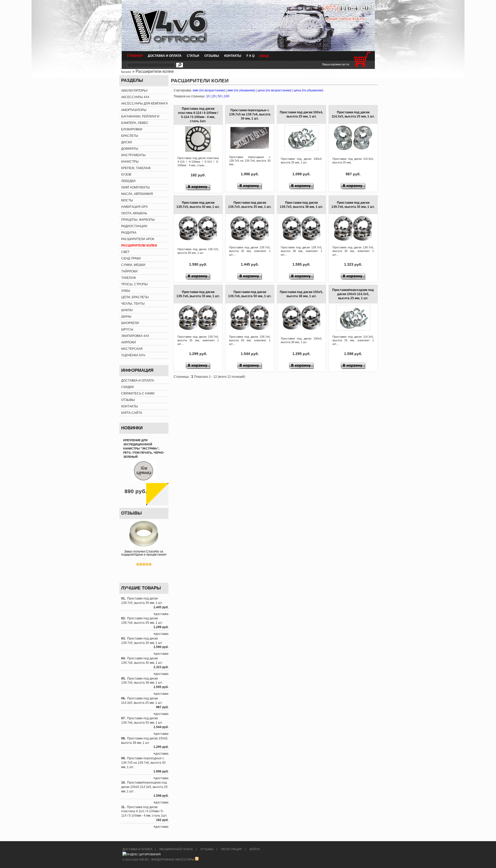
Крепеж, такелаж (136, 168)
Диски (126, 142)
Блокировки (131, 129)
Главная (135, 56)
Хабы (125, 291)
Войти (255, 849)
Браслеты (129, 136)
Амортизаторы (133, 110)
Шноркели (130, 323)
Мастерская (132, 349)
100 (226, 96)
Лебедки (128, 181)
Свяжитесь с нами (137, 393)
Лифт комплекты (135, 187)
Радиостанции (134, 226)
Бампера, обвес (135, 123)
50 (220, 96)
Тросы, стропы (134, 284)
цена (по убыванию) (308, 90)
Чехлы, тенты (133, 303)
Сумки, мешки (133, 265)
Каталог (126, 71)
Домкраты (129, 149)
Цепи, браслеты (135, 297)
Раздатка (128, 232)
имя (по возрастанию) (209, 90)
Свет (125, 252)
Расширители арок (137, 239)
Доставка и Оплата (165, 56)
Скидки (127, 387)
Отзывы (211, 56)
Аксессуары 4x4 (135, 97)
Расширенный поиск (176, 849)
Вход (264, 56)
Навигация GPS (134, 207)
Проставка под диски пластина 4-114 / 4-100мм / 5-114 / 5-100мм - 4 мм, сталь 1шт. (144, 811)
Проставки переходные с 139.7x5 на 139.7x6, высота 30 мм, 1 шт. (143, 762)
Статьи (193, 56)
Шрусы (127, 329)
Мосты (127, 200)
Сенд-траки (131, 258)
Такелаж (128, 278)
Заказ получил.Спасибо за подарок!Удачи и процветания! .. (143, 554)
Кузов (126, 174)
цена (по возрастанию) (274, 90)
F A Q (250, 56)
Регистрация (231, 849)
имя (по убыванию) (241, 90)
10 (208, 96)
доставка (161, 614)
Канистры (130, 161)
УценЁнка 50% (133, 355)
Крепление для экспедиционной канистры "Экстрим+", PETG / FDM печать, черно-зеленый (144, 448)
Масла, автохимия (137, 194)
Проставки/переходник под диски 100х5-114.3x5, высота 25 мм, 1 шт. (144, 787)
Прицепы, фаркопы (138, 220)
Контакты (232, 56)
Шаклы (127, 310)
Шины (126, 316)
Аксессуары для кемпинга (144, 103)
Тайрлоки (129, 271)
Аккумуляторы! (134, 90)
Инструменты (133, 155)
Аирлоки (128, 342)
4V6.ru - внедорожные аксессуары (166, 859)
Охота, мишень (134, 213)
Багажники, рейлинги (140, 116)
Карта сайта (131, 413)
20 (214, 96)
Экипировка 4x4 (135, 336)
